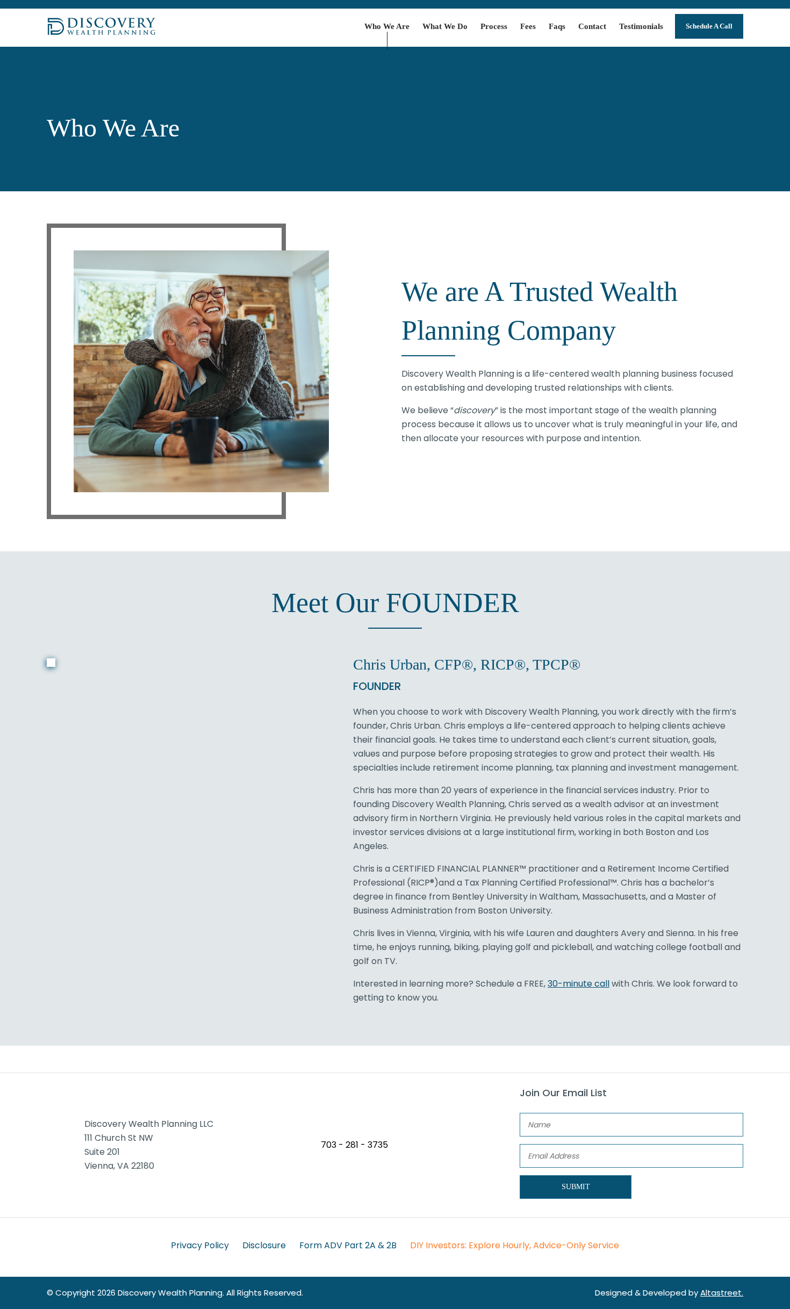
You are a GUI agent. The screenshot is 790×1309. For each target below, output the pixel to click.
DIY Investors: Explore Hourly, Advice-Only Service (514, 1245)
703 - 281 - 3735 (354, 1145)
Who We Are (387, 26)
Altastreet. (721, 1292)
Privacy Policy (200, 1245)
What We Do (445, 26)
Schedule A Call (709, 26)
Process (493, 26)
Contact (592, 26)
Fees (528, 26)
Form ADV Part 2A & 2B (348, 1245)
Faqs (557, 26)
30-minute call (578, 983)
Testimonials (641, 26)
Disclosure (264, 1245)
